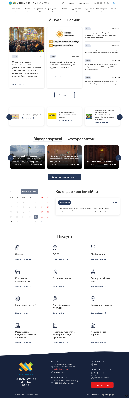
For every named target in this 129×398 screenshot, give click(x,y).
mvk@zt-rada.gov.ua (61, 369)
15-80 (96, 364)
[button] (10, 191)
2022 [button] (34, 191)
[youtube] (101, 3)
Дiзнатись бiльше (21, 259)
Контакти (71, 3)
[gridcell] (11, 202)
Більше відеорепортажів (63, 177)
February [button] (26, 191)
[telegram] (108, 3)
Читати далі (16, 84)
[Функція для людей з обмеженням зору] (95, 3)
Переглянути (26, 118)
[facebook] (98, 3)
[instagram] (104, 3)
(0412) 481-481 (99, 373)
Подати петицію (102, 385)
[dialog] (29, 207)
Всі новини (63, 95)
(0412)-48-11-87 (84, 3)
